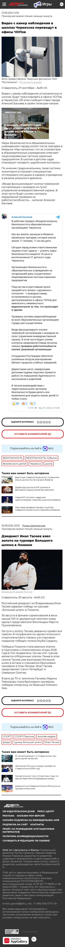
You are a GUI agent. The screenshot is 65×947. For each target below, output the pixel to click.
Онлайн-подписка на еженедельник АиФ (31, 820)
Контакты (37, 824)
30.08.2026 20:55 (11, 525)
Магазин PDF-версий (31, 815)
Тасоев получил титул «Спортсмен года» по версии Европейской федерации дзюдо (36, 777)
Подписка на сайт (15, 824)
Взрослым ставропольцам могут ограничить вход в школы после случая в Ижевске (37, 478)
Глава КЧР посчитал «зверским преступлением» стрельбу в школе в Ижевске (37, 498)
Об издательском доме (19, 811)
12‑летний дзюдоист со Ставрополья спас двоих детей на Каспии (35, 757)
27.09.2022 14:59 (10, 12)
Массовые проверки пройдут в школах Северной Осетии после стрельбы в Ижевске (37, 508)
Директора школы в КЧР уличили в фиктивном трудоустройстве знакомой (34, 488)
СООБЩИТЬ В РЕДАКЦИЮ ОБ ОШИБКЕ (26, 840)
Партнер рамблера (29, 932)
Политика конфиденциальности (25, 836)
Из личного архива (31, 82)
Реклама (8, 815)
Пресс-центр (45, 811)
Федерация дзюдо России (17, 591)
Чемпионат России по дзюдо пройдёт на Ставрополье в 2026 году (35, 767)
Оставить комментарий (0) (32, 434)
